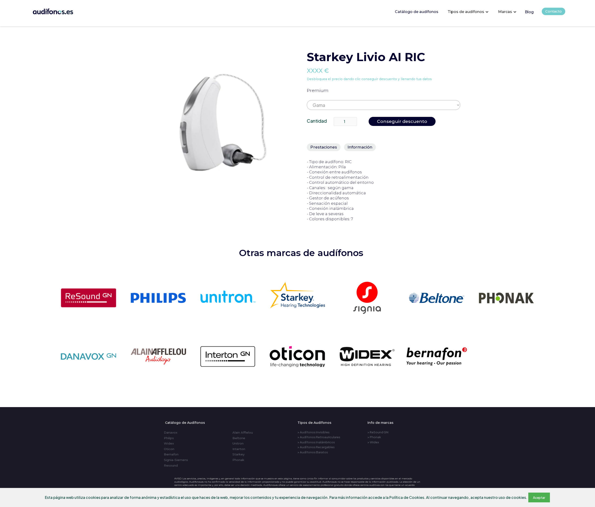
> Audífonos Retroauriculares (319, 437)
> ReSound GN (377, 432)
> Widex (373, 442)
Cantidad (317, 120)
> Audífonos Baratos (313, 452)
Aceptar (539, 497)
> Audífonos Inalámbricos (316, 442)
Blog (529, 12)
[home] (59, 10)
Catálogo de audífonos (416, 12)
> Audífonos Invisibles (314, 432)
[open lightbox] (215, 122)
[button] (468, 12)
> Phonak (374, 437)
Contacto (553, 11)
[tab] (323, 147)
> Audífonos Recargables (316, 447)
